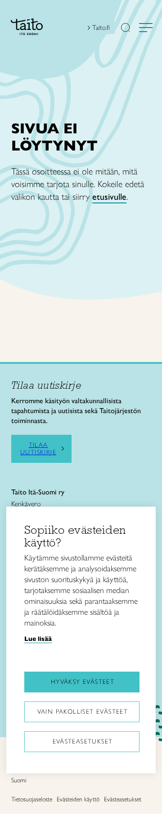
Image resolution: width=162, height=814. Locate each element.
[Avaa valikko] (146, 28)
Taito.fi (101, 28)
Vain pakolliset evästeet (82, 711)
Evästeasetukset (83, 741)
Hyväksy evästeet (82, 682)
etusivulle (109, 196)
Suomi (19, 780)
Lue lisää (38, 639)
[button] (125, 28)
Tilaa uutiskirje (38, 449)
